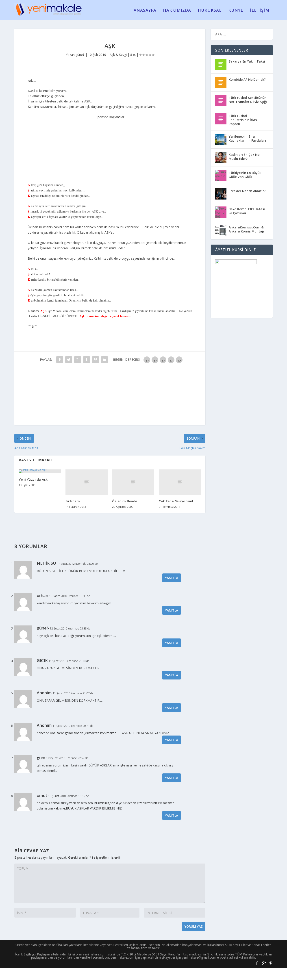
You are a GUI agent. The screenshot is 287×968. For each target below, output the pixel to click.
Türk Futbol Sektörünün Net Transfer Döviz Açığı (248, 99)
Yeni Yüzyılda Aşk (33, 479)
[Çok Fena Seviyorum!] (180, 482)
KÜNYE (235, 10)
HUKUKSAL (210, 10)
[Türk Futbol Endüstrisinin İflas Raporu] (220, 118)
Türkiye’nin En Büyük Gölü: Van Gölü (245, 175)
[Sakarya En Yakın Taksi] (220, 64)
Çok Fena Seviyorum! (176, 501)
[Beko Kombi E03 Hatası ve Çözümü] (220, 212)
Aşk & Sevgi (118, 54)
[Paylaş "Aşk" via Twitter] (68, 359)
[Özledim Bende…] (133, 482)
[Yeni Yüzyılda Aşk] (40, 471)
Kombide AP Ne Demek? (247, 79)
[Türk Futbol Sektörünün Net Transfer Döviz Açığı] (220, 100)
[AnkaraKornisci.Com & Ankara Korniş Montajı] (220, 230)
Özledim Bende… (126, 501)
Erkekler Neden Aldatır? (247, 191)
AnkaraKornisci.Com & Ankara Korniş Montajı (246, 229)
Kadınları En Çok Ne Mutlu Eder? (244, 156)
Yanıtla (171, 578)
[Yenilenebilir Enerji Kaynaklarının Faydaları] (220, 139)
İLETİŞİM (259, 10)
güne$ (80, 54)
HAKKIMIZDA (177, 10)
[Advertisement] (110, 148)
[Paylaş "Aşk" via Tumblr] (86, 359)
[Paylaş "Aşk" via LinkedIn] (104, 359)
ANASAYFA (145, 10)
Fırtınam (72, 501)
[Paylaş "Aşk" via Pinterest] (95, 359)
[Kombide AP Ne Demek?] (220, 82)
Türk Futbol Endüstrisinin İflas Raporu (243, 120)
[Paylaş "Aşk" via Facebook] (59, 359)
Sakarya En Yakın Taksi (247, 61)
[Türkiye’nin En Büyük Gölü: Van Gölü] (220, 175)
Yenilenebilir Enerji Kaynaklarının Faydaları (247, 138)
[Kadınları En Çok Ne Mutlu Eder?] (220, 157)
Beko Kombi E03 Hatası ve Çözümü (247, 211)
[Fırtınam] (86, 482)
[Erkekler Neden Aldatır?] (220, 194)
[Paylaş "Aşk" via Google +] (77, 359)
